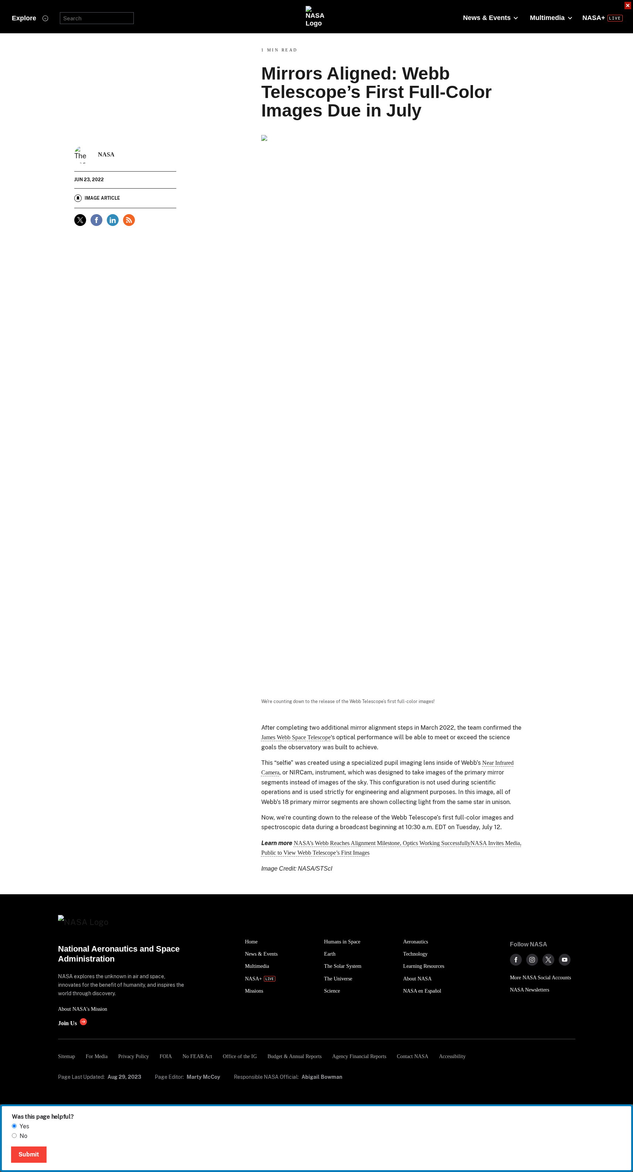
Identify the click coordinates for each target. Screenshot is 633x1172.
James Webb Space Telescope (296, 737)
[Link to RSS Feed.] (129, 220)
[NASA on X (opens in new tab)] (548, 960)
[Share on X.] (80, 220)
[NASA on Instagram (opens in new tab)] (532, 960)
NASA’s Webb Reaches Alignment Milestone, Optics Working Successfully (382, 843)
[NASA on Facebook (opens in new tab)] (516, 960)
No (23, 1135)
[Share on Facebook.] (96, 220)
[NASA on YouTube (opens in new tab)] (565, 960)
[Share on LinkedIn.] (113, 220)
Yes (24, 1126)
